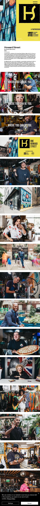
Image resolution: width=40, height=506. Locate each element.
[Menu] (35, 3)
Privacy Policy (11, 499)
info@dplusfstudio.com (19, 39)
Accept (30, 503)
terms (37, 39)
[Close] (37, 494)
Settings (10, 503)
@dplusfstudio (3, 39)
